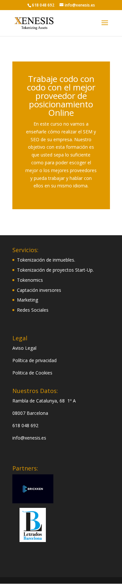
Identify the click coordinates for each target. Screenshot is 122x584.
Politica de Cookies (32, 373)
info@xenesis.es (29, 438)
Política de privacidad (34, 360)
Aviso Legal (24, 348)
